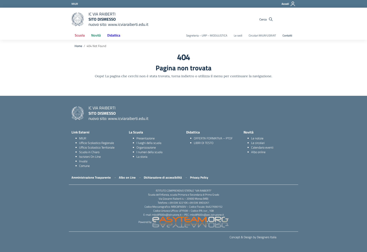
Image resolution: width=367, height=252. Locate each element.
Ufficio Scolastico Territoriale (96, 147)
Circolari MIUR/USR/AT (262, 35)
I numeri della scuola (149, 152)
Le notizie (257, 138)
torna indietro (182, 76)
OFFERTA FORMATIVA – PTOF (213, 138)
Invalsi (83, 161)
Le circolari (258, 143)
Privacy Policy (199, 177)
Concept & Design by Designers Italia (253, 237)
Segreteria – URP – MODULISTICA (206, 35)
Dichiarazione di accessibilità (163, 177)
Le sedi (238, 35)
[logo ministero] (77, 19)
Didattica (113, 35)
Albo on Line (127, 177)
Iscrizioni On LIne (90, 156)
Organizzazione (146, 147)
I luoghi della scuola (148, 143)
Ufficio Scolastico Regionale (96, 143)
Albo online (258, 152)
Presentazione (145, 138)
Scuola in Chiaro (89, 152)
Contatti (287, 35)
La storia (141, 156)
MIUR (82, 138)
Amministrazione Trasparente (91, 177)
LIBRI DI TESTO (204, 143)
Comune (84, 165)
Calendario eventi (262, 147)
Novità (96, 35)
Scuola (80, 35)
